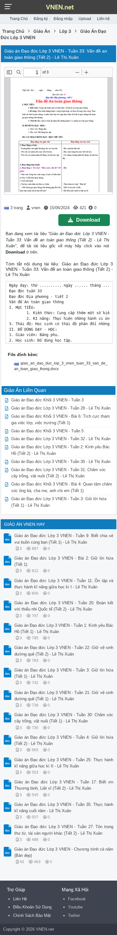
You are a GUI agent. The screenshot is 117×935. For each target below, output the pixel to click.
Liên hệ (103, 19)
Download (88, 220)
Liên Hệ (20, 899)
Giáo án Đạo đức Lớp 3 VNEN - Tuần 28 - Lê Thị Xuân (60, 408)
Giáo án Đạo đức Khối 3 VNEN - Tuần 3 (47, 400)
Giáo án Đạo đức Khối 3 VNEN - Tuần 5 (47, 431)
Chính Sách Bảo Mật (32, 915)
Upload (85, 19)
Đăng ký (41, 19)
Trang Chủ (19, 19)
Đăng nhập (63, 19)
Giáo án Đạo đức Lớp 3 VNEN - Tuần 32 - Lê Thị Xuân (60, 438)
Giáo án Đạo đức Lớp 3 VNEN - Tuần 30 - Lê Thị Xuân (60, 461)
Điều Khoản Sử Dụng (32, 907)
